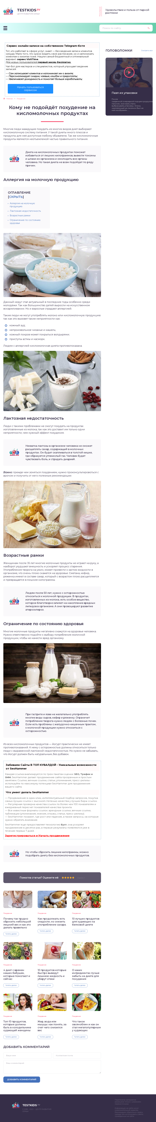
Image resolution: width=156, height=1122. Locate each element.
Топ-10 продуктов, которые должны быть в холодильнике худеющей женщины (17, 1026)
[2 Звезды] (65, 878)
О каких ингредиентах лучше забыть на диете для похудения (85, 974)
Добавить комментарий (21, 1079)
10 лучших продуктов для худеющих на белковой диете (85, 921)
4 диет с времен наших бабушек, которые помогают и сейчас (16, 974)
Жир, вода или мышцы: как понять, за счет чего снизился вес (52, 1026)
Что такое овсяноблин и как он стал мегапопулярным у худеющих (86, 1026)
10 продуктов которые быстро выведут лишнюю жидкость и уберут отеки (52, 974)
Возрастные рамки (20, 215)
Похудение (7, 913)
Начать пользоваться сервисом (30, 89)
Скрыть (16, 197)
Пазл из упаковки (124, 93)
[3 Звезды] (68, 878)
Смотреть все (147, 51)
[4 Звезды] (70, 878)
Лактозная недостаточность (25, 211)
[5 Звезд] (73, 878)
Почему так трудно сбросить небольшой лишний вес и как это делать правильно (17, 923)
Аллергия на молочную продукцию (22, 205)
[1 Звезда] (63, 878)
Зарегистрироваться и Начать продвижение (37, 835)
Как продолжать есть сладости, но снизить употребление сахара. (52, 921)
